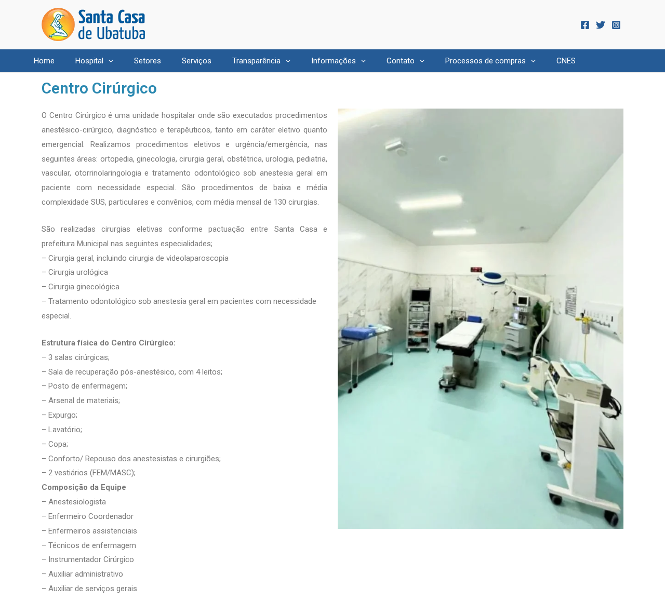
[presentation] (108, 60)
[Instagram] (616, 25)
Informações (333, 60)
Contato (401, 60)
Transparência (256, 60)
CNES (566, 60)
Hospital (89, 60)
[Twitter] (600, 25)
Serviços (196, 60)
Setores (147, 60)
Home (44, 60)
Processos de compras (485, 60)
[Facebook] (585, 25)
